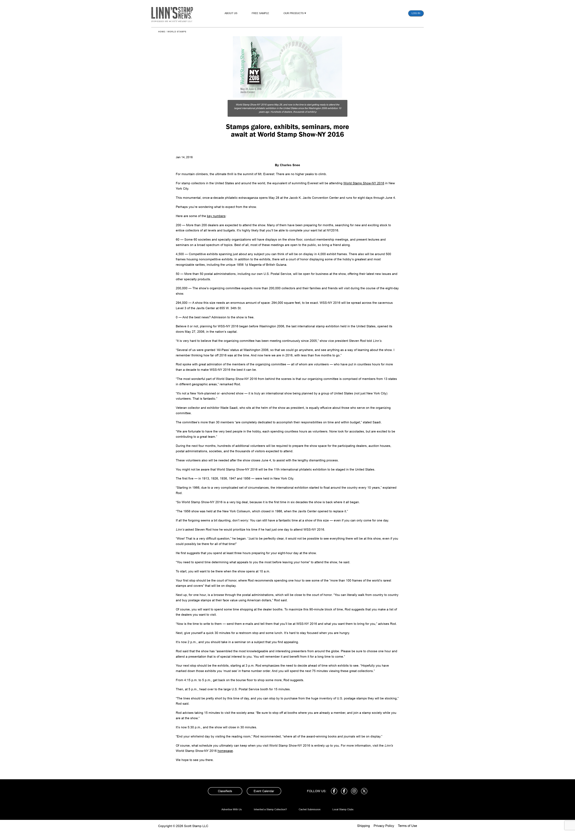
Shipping (363, 826)
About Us (231, 13)
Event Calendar (264, 791)
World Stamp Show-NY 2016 (363, 183)
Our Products (293, 13)
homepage (225, 750)
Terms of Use (407, 826)
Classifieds (225, 791)
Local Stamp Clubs (343, 809)
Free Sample (260, 13)
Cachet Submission (309, 809)
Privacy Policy (384, 826)
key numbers (216, 216)
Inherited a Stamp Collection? (270, 809)
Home (161, 31)
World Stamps (176, 31)
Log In (416, 13)
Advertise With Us (231, 809)
